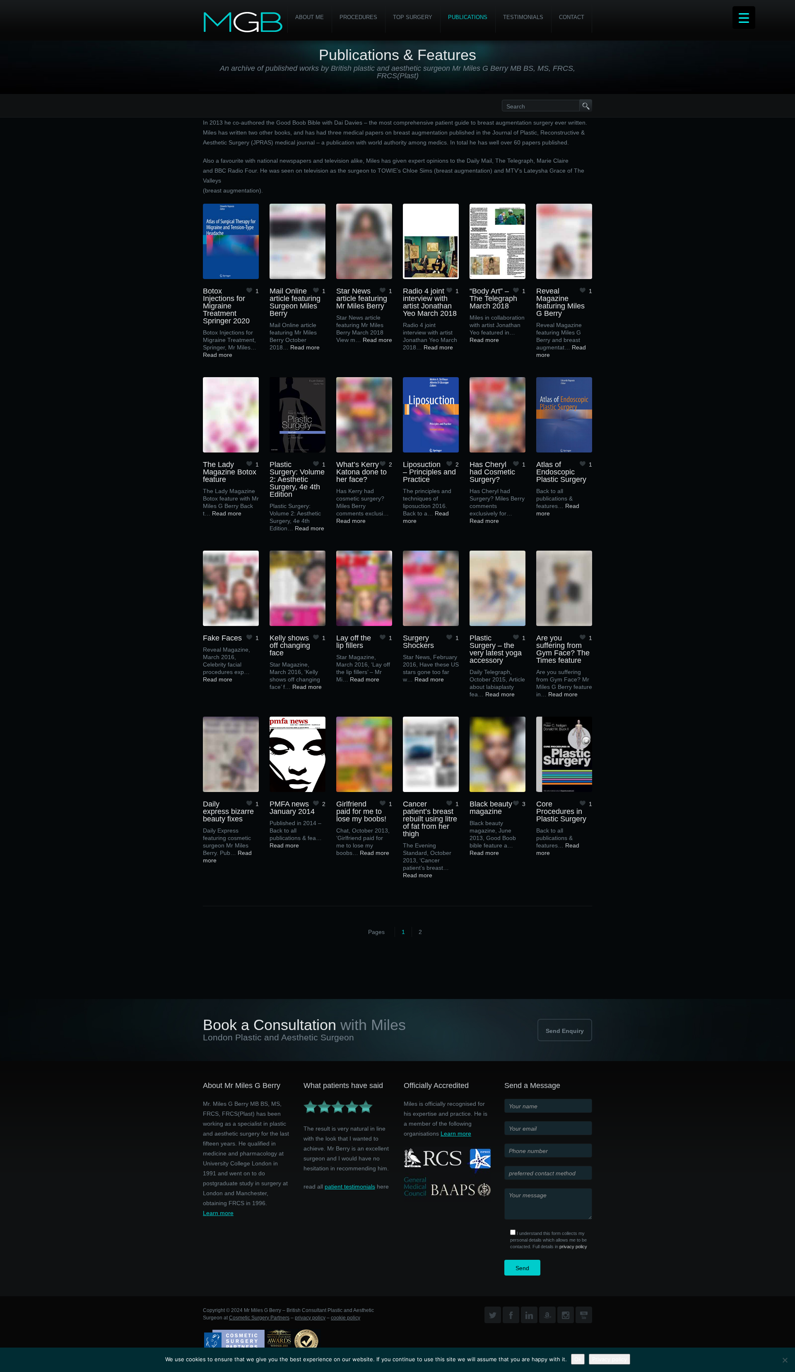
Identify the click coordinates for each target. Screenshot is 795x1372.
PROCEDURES (358, 17)
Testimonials (523, 17)
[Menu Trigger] (743, 17)
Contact (571, 17)
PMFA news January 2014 (292, 808)
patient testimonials (350, 1186)
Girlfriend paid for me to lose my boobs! (361, 811)
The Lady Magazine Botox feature (229, 472)
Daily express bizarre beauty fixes (228, 811)
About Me (309, 17)
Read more (217, 354)
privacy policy (573, 1246)
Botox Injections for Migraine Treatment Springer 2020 (226, 306)
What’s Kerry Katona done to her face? (361, 472)
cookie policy (345, 1318)
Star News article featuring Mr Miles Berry (361, 298)
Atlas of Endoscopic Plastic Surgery (561, 472)
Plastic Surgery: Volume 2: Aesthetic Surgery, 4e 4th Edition (297, 479)
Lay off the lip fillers (353, 642)
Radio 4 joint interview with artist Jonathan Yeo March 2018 (430, 302)
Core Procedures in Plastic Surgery (561, 811)
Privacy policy (609, 1359)
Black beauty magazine (491, 808)
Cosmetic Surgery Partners (259, 1318)
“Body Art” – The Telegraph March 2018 (493, 298)
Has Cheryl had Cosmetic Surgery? (492, 472)
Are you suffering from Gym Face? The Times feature (563, 649)
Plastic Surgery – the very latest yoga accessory (496, 649)
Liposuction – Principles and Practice (429, 472)
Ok (577, 1359)
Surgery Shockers (418, 642)
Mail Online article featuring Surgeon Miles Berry (295, 302)
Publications (467, 17)
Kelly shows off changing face (290, 645)
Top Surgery (412, 17)
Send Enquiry (565, 1031)
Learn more (218, 1213)
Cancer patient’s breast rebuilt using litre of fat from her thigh (430, 819)
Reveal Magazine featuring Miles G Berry (560, 302)
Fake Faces (222, 638)
